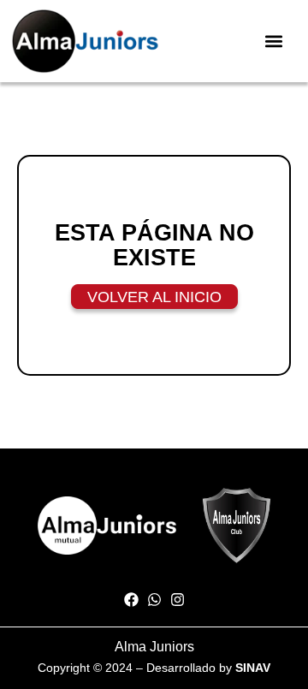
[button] (274, 41)
